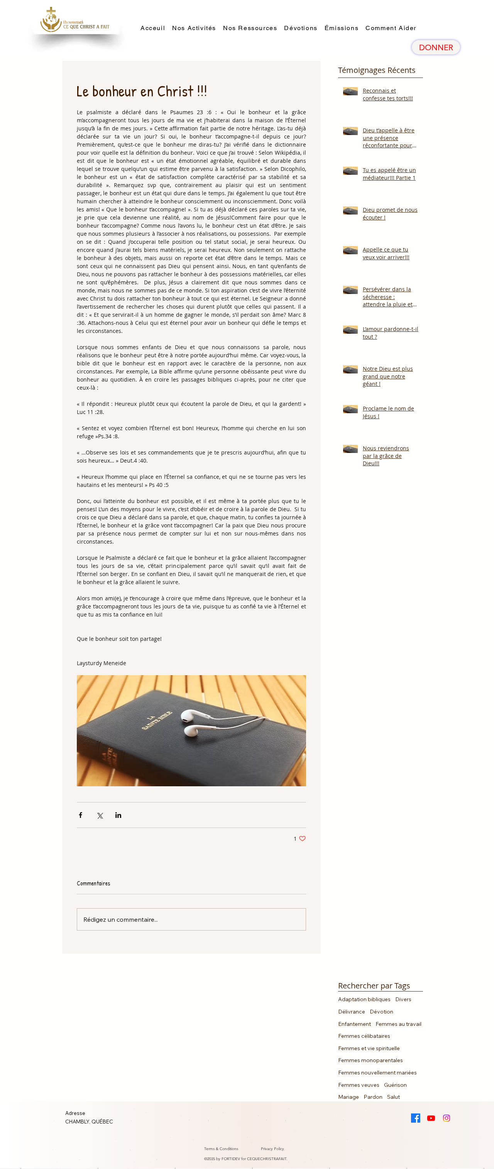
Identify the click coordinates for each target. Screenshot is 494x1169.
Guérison (395, 1084)
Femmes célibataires (364, 1035)
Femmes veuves (358, 1084)
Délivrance (351, 1011)
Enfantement (354, 1023)
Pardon (373, 1096)
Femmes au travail (398, 1023)
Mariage (348, 1096)
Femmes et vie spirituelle (369, 1048)
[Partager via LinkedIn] (118, 815)
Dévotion (381, 1011)
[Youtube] (431, 1118)
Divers (403, 999)
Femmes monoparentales (370, 1060)
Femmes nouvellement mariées (377, 1072)
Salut (393, 1096)
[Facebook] (415, 1118)
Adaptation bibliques (364, 999)
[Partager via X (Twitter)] (99, 815)
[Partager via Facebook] (80, 815)
